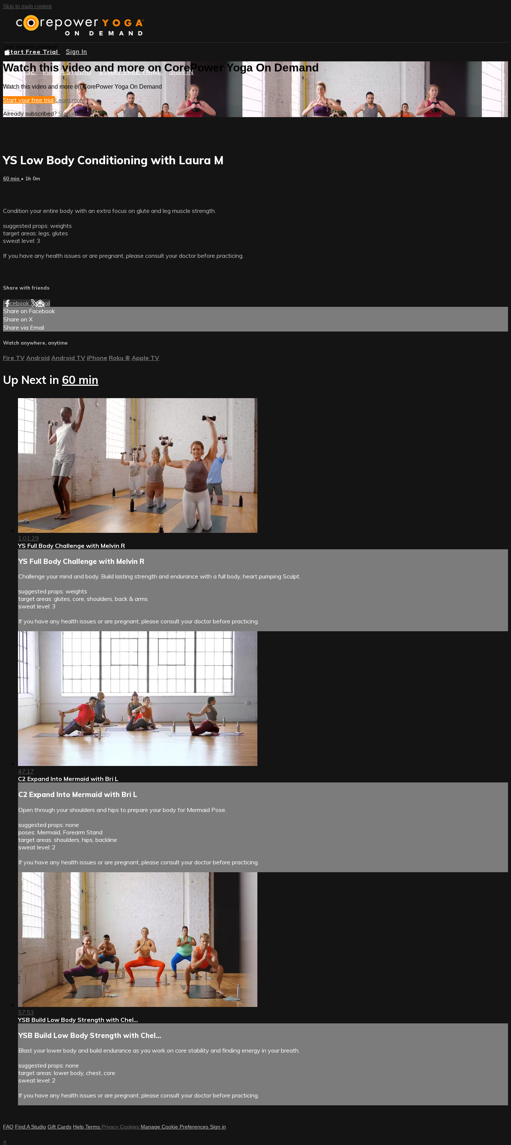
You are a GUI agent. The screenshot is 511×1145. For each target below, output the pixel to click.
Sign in (67, 113)
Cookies (130, 1127)
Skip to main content (27, 6)
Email (43, 303)
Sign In (76, 52)
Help (79, 1127)
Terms (93, 1127)
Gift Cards (59, 1127)
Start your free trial (29, 100)
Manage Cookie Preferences (175, 1127)
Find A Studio (30, 1127)
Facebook (17, 303)
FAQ (8, 1127)
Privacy (110, 1127)
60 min (12, 178)
